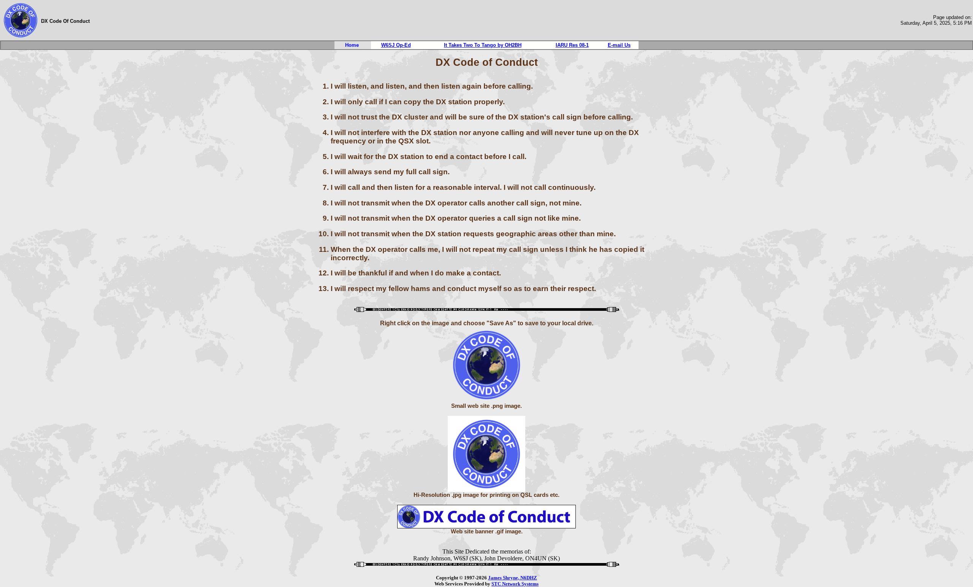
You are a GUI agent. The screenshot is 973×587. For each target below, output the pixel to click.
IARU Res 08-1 (572, 45)
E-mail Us (619, 45)
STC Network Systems (515, 584)
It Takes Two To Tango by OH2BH (482, 45)
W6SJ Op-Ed (396, 45)
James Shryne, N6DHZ (512, 578)
